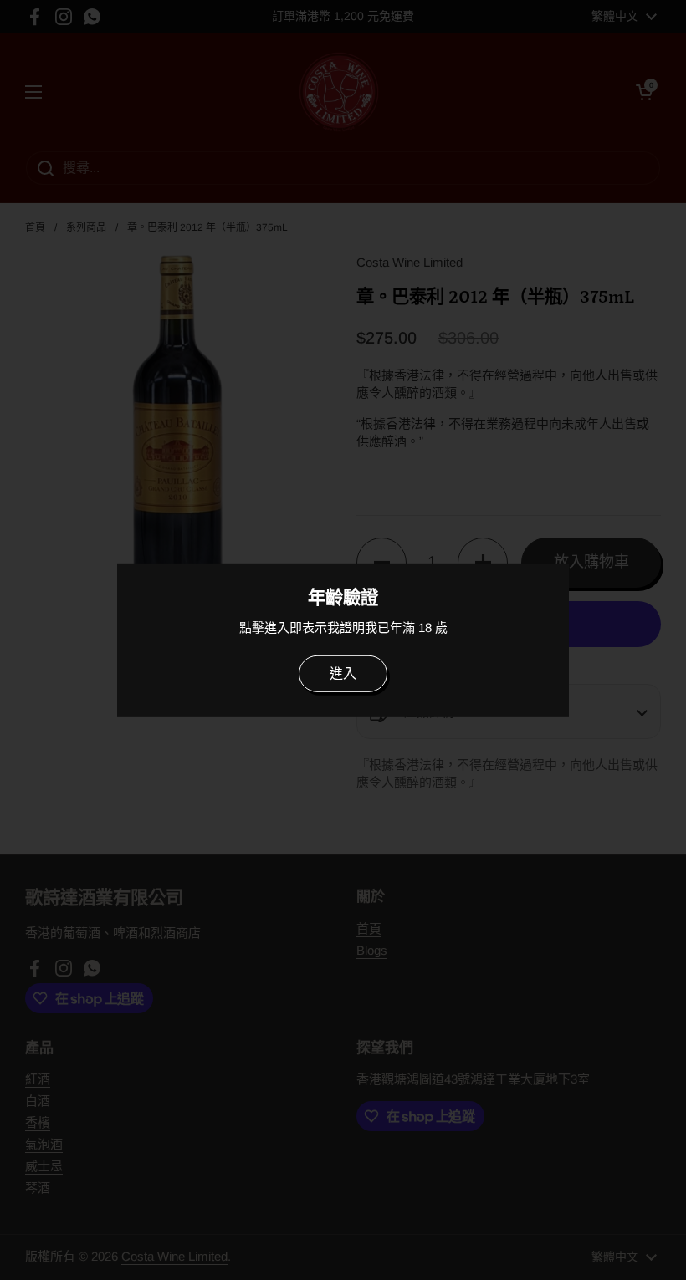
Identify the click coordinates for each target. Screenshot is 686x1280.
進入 (343, 673)
